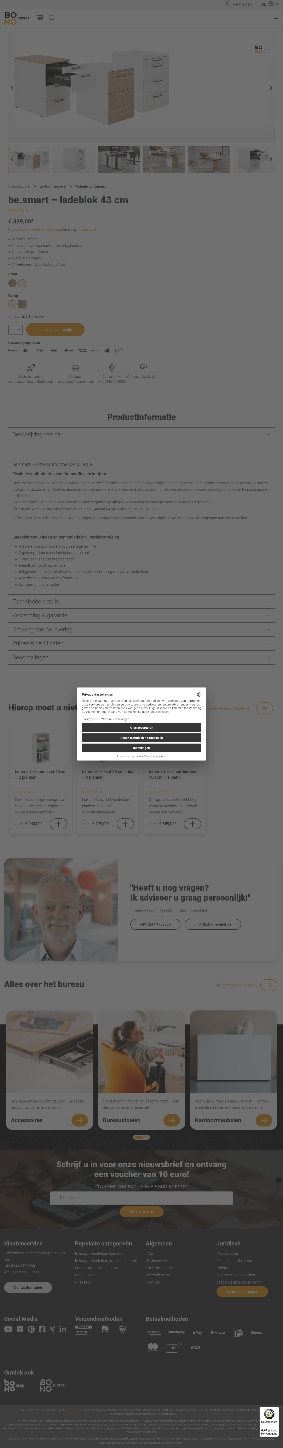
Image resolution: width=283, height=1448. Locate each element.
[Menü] (276, 1409)
